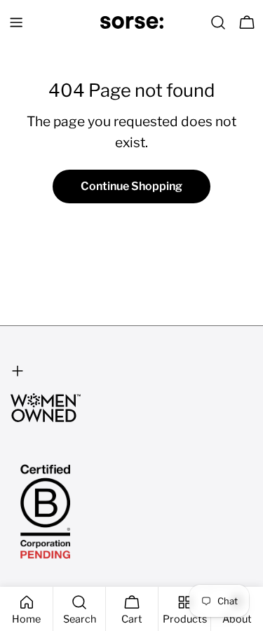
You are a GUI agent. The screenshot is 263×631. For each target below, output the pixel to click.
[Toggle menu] (16, 22)
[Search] (218, 22)
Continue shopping (131, 186)
